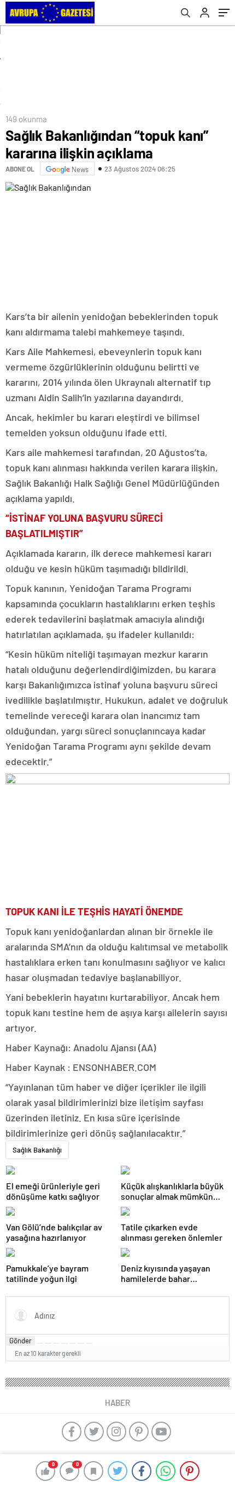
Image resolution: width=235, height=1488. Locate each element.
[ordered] (64, 1343)
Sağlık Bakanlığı (37, 1149)
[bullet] (72, 1343)
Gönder (20, 1340)
